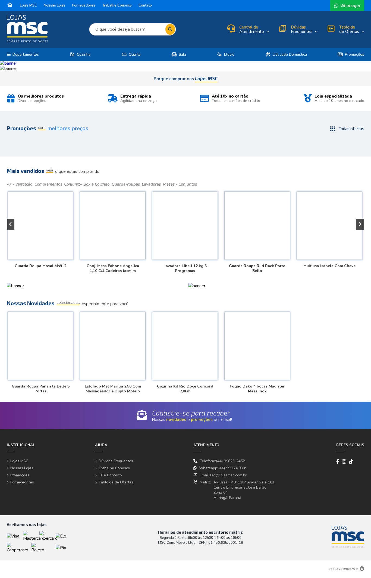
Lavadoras (151, 184)
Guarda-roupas (126, 184)
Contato (145, 5)
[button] (10, 224)
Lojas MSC (28, 5)
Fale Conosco (110, 475)
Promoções (351, 54)
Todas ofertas (346, 128)
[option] (185, 63)
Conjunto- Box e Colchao (86, 184)
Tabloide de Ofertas (116, 482)
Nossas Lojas (54, 5)
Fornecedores (83, 5)
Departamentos (25, 54)
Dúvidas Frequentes (116, 461)
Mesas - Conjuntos (180, 184)
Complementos (48, 184)
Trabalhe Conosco (117, 5)
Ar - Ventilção (19, 184)
